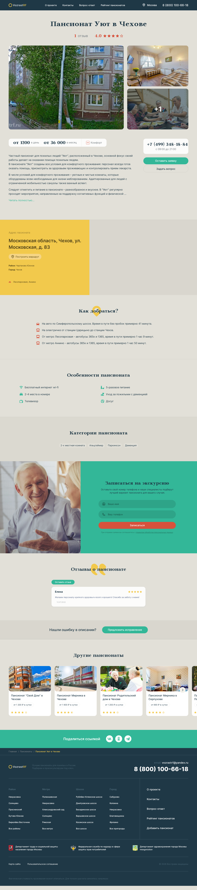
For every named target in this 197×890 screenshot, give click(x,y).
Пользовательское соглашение (42, 864)
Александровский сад (53, 809)
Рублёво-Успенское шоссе (89, 797)
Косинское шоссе (84, 822)
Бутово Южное (16, 816)
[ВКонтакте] (109, 738)
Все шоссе (81, 828)
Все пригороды (117, 828)
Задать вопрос (165, 168)
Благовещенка (117, 816)
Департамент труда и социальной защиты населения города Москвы (36, 848)
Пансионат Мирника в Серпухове (163, 697)
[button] (182, 690)
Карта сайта (14, 864)
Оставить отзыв (63, 582)
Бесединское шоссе (86, 809)
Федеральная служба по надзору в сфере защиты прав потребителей (99, 848)
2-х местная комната (73, 445)
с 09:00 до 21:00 (167, 146)
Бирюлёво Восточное (19, 822)
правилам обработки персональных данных (154, 532)
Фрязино (114, 822)
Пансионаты (26, 751)
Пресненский (15, 809)
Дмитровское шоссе (86, 803)
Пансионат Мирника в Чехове (71, 697)
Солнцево (13, 803)
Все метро (47, 828)
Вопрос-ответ (87, 5)
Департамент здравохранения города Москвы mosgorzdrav (163, 848)
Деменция (131, 445)
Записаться (137, 525)
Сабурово (114, 797)
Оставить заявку (166, 160)
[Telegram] (127, 738)
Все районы (14, 828)
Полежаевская (49, 797)
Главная (13, 751)
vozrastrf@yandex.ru (175, 762)
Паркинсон (114, 445)
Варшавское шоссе (85, 816)
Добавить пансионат (160, 828)
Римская (46, 822)
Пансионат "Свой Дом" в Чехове (27, 697)
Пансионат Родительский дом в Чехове (119, 697)
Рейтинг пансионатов (113, 5)
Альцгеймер (96, 445)
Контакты (67, 5)
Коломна (114, 803)
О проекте (51, 5)
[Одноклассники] (118, 738)
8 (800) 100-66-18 (175, 5)
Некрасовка (15, 797)
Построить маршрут (27, 256)
